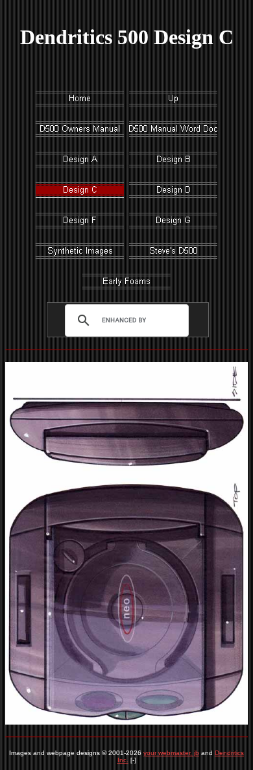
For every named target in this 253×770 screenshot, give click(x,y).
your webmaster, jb (171, 752)
